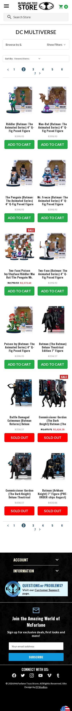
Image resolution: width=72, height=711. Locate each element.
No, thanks (36, 382)
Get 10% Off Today (36, 373)
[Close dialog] (65, 320)
